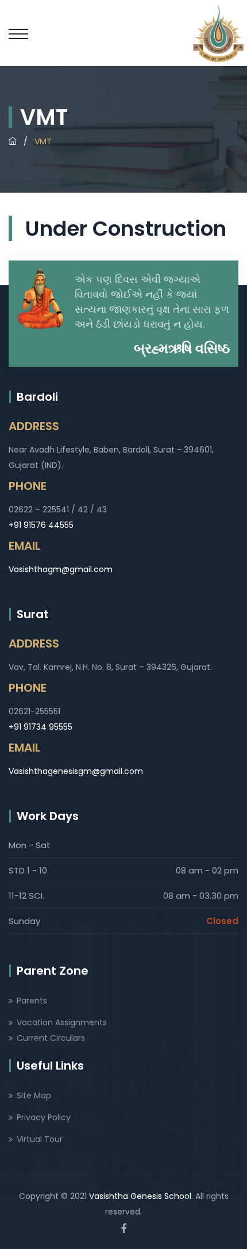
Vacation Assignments (62, 1022)
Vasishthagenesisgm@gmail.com (76, 771)
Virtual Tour (40, 1139)
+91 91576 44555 (41, 525)
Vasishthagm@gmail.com (61, 569)
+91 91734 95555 (40, 727)
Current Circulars (51, 1038)
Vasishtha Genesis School (140, 1196)
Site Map (34, 1095)
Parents (32, 1000)
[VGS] (218, 33)
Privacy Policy (44, 1117)
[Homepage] (13, 141)
